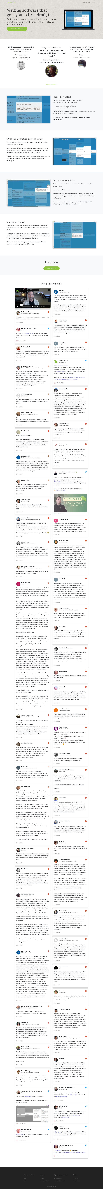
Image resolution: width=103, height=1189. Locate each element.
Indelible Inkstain (27, 743)
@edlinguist (62, 1147)
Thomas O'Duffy (64, 1009)
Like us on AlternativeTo (60, 1181)
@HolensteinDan (25, 1131)
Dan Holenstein (26, 1129)
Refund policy (76, 1181)
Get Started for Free (17, 28)
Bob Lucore (62, 627)
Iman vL (61, 841)
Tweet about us (58, 1178)
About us (42, 1178)
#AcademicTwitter (68, 1152)
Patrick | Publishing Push (67, 1088)
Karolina (61, 1127)
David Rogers (25, 542)
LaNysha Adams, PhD (66, 1145)
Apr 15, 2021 (60, 1156)
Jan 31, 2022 (19, 322)
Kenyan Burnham (64, 860)
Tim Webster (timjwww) (66, 770)
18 (56, 513)
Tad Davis (62, 578)
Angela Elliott (63, 1106)
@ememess (24, 330)
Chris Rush (62, 798)
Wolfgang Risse (26, 394)
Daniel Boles (63, 320)
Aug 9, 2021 (61, 1121)
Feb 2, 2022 (19, 709)
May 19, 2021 (60, 1139)
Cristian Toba (25, 518)
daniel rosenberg (27, 715)
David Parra (63, 1036)
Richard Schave (26, 312)
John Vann (24, 766)
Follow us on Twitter (44, 1181)
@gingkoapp (29, 333)
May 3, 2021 (61, 513)
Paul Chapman (63, 519)
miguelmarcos (63, 967)
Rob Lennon (25, 869)
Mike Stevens (25, 951)
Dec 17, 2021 (60, 1100)
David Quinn (25, 480)
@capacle (24, 1092)
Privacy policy (76, 1178)
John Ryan (62, 1059)
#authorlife (82, 1152)
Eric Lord (62, 687)
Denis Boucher (63, 541)
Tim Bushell (25, 431)
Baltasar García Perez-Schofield (32, 1006)
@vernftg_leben (62, 366)
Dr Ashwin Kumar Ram (66, 648)
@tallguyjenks (62, 473)
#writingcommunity (61, 1096)
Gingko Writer (12, 2)
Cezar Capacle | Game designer (31, 1091)
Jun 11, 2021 (60, 383)
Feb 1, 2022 (57, 336)
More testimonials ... (51, 84)
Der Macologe (63, 444)
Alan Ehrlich (63, 671)
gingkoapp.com (75, 1115)
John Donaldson (64, 709)
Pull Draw (62, 342)
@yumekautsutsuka (64, 1128)
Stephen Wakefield (27, 894)
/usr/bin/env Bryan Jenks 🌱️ (68, 472)
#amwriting (71, 1136)
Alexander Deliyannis (28, 566)
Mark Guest (25, 1047)
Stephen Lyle (25, 787)
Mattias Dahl (25, 347)
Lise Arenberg (26, 583)
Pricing (84, 2)
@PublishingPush (63, 1089)
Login (94, 2)
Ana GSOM (24, 1023)
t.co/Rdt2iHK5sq (58, 1152)
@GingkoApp (60, 371)
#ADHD (56, 479)
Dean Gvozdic (25, 456)
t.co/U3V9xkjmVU (61, 490)
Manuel (61, 991)
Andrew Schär (25, 500)
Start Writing (51, 268)
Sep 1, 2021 (23, 1123)
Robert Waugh (26, 1071)
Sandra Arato (63, 389)
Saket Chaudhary (27, 413)
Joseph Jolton (63, 939)
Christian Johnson (64, 753)
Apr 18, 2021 (22, 1140)
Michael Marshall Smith (29, 328)
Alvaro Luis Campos (27, 849)
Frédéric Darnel (64, 608)
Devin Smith (63, 911)
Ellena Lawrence (64, 821)
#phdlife (76, 1152)
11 (56, 1121)
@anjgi (61, 1108)
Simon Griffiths (64, 424)
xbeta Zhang (63, 727)
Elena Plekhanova (27, 366)
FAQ (89, 2)
